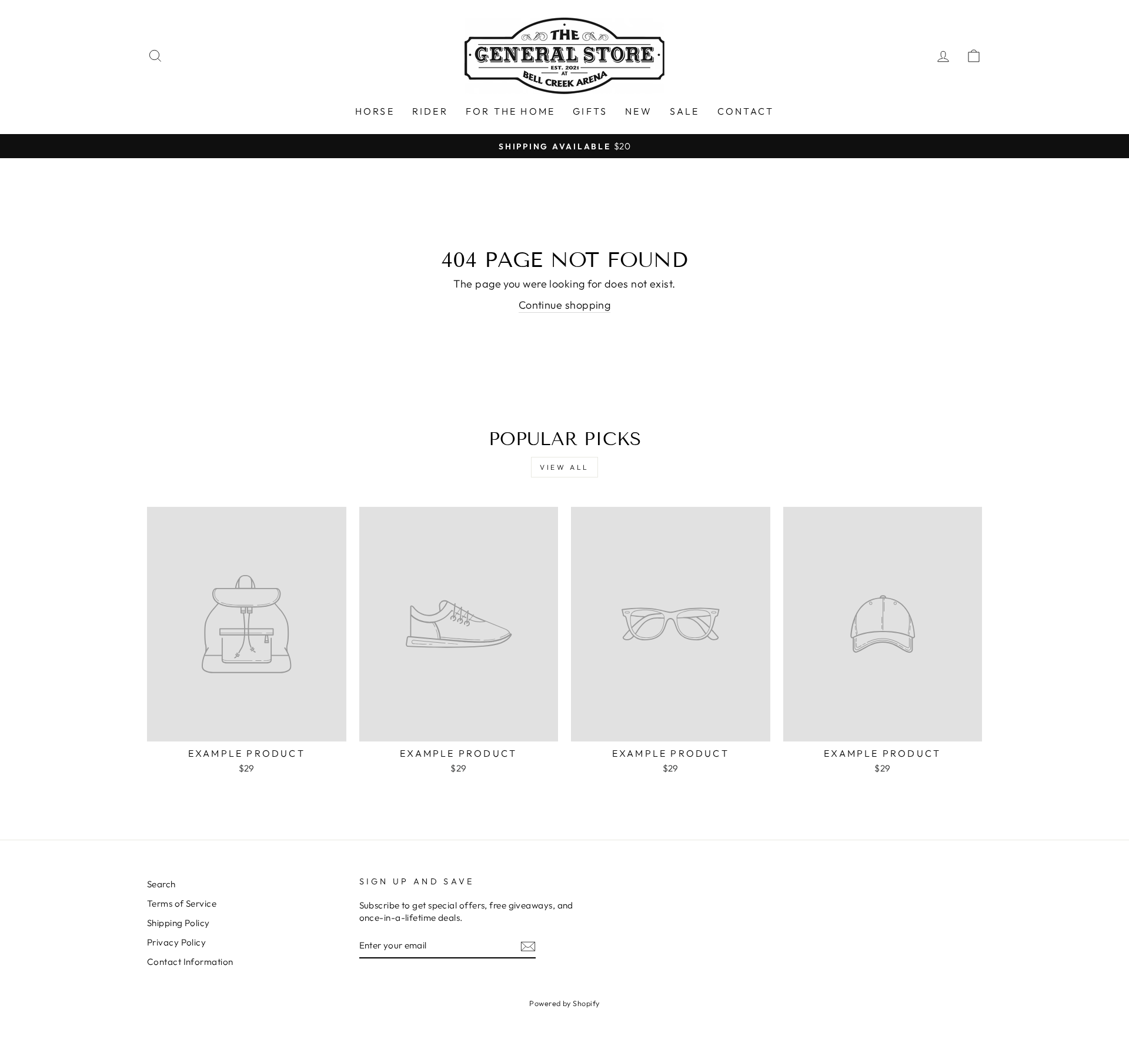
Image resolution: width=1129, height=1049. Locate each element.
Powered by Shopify (564, 1003)
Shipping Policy (178, 922)
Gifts (590, 111)
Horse (375, 111)
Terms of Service (181, 903)
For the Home (510, 111)
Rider (430, 111)
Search (161, 884)
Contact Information (190, 961)
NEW (638, 111)
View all (564, 467)
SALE (685, 111)
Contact (745, 111)
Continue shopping (565, 305)
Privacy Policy (176, 942)
